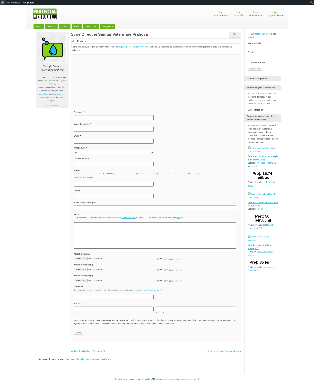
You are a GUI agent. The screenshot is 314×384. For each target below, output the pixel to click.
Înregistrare (108, 26)
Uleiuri (260, 209)
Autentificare (90, 26)
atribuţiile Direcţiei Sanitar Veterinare (132, 47)
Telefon (78, 191)
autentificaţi (43, 94)
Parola (78, 303)
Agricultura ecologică (257, 125)
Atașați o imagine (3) (83, 276)
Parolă (251, 52)
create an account (262, 34)
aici (178, 218)
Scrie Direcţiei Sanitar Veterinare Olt (88, 351)
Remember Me (258, 62)
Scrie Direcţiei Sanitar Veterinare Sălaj (223, 351)
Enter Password (80, 313)
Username (80, 287)
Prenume (79, 112)
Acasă (39, 26)
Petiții (76, 26)
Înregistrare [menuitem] (28, 2)
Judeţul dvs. (80, 148)
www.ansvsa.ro (52, 104)
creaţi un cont (59, 94)
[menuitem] (3, 2)
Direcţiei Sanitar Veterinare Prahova (87, 359)
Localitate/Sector (83, 159)
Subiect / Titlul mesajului (86, 202)
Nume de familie (82, 124)
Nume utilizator (255, 43)
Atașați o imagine (82, 254)
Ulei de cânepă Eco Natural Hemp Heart (263, 204)
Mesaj (77, 214)
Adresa (78, 170)
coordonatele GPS (129, 218)
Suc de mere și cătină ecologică (259, 247)
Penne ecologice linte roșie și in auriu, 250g (263, 158)
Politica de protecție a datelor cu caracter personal (176, 379)
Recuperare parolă (155, 290)
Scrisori (64, 26)
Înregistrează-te (122, 379)
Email (77, 136)
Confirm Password (164, 313)
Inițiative (51, 26)
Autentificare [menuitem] (13, 2)
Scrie (220, 14)
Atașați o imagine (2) (83, 265)
